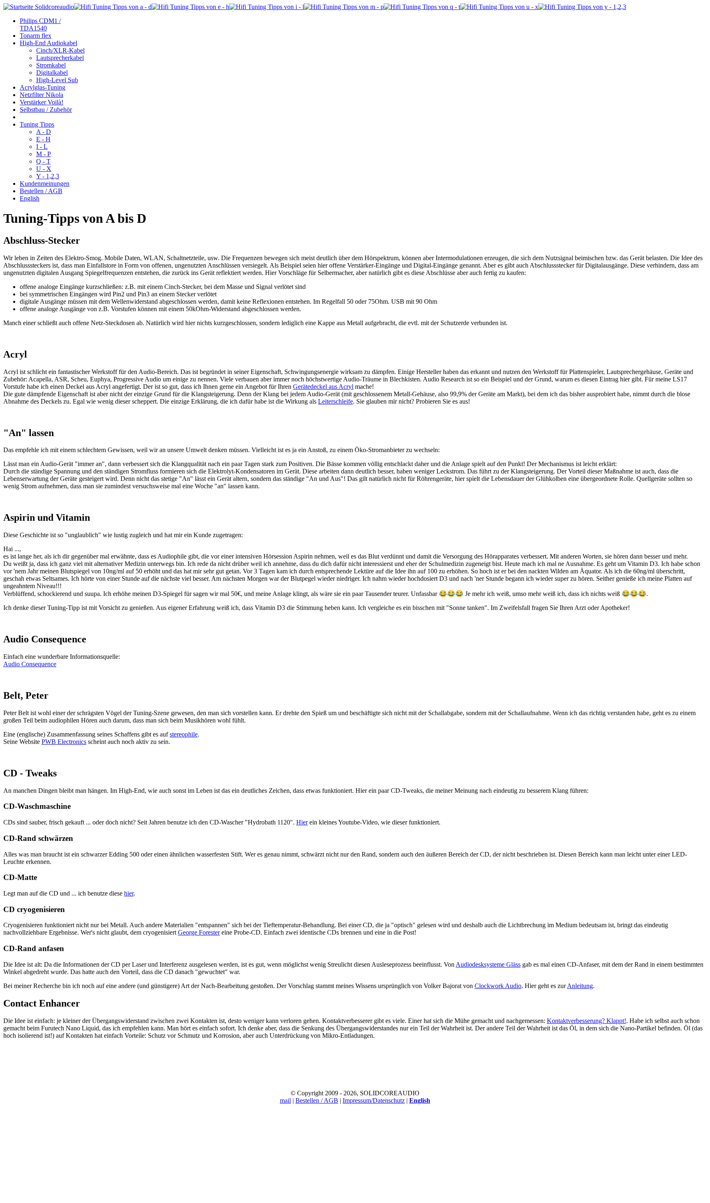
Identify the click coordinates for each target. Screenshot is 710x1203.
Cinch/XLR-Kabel (60, 50)
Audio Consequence (29, 663)
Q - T (43, 161)
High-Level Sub (57, 79)
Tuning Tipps (37, 124)
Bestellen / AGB (41, 190)
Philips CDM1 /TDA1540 (40, 24)
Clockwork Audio (498, 985)
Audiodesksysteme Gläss (488, 964)
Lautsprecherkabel (60, 57)
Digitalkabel (52, 72)
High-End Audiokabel (48, 42)
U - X (43, 168)
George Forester (199, 932)
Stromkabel (51, 65)
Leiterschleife (335, 401)
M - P (43, 153)
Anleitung (580, 985)
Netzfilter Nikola (41, 94)
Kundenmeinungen (44, 183)
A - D (43, 131)
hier (129, 893)
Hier (302, 822)
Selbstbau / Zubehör (46, 109)
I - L (42, 146)
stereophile (184, 734)
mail (285, 1100)
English (29, 198)
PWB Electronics (63, 741)
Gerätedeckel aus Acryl (323, 386)
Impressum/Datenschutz (374, 1100)
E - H (43, 139)
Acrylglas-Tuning (42, 87)
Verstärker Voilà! (41, 102)
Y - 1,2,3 (47, 176)
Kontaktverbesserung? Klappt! (586, 1020)
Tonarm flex (35, 35)
